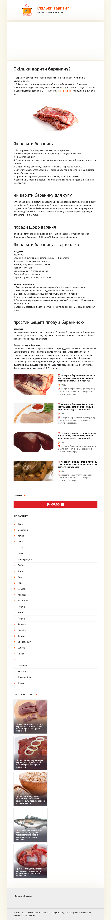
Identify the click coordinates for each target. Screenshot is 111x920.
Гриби (20, 565)
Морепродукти (25, 559)
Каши (20, 571)
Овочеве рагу (24, 642)
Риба (20, 541)
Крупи (21, 536)
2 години (67, 91)
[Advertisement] (55, 41)
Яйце (20, 524)
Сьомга (21, 647)
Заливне (22, 636)
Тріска (21, 653)
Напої (20, 583)
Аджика (22, 624)
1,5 (59, 91)
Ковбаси (22, 595)
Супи (20, 577)
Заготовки (23, 600)
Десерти (22, 589)
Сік (19, 659)
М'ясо (20, 547)
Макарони (23, 530)
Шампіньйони (24, 677)
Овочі (20, 553)
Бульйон (22, 630)
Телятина (22, 665)
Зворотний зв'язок (23, 896)
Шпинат (21, 683)
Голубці (21, 606)
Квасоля (22, 671)
